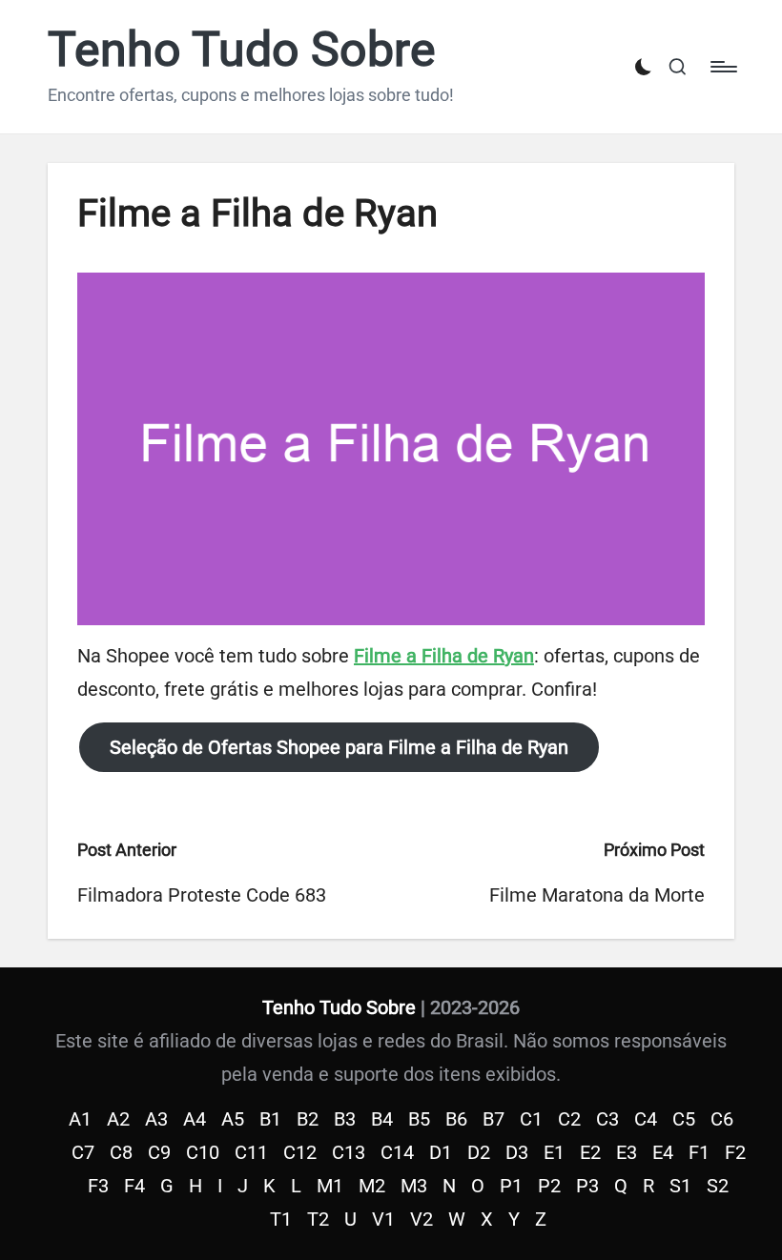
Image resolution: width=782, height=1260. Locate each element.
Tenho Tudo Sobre (242, 50)
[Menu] (722, 66)
